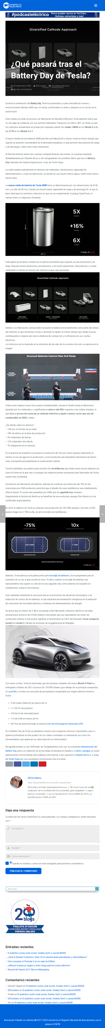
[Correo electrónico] (28, 1014)
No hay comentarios (23, 89)
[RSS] (69, 1014)
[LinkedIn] (49, 1014)
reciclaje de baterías (59, 575)
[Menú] (96, 5)
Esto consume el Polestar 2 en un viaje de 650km (31, 961)
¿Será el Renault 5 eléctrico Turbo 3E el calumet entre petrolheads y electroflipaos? (47, 957)
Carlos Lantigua (82, 751)
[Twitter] (42, 1014)
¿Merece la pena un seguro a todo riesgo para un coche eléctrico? (39, 965)
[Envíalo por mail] (9, 764)
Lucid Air (12, 691)
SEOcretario (41, 86)
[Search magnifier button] (97, 889)
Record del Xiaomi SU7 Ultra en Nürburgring (28, 969)
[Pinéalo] (42, 764)
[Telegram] (76, 1014)
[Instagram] (62, 1014)
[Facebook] (35, 1014)
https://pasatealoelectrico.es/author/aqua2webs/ (49, 783)
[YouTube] (55, 1014)
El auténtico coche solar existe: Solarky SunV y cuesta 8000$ (37, 953)
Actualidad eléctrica (60, 86)
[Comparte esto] (17, 764)
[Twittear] (26, 764)
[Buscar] (102, 5)
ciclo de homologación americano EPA (64, 723)
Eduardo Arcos (83, 755)
